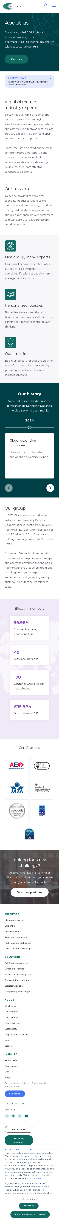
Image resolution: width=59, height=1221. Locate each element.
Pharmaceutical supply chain (18, 974)
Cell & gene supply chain (16, 963)
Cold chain (10, 926)
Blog (7, 1072)
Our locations (11, 1012)
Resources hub (12, 1060)
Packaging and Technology (18, 943)
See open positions (29, 892)
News (7, 1040)
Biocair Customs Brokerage (18, 948)
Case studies (11, 1066)
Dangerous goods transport (18, 991)
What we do (11, 1006)
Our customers (12, 1017)
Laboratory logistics (14, 986)
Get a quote (18, 1129)
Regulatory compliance (16, 937)
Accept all (29, 1206)
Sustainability (11, 1029)
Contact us (10, 1110)
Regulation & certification (17, 1034)
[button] (9, 488)
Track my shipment (19, 1140)
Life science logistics (14, 920)
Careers (16, 59)
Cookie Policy (36, 1178)
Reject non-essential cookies (30, 1214)
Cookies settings (29, 1199)
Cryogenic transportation (17, 980)
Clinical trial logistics (14, 969)
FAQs (7, 1077)
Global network (12, 931)
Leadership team (13, 1023)
